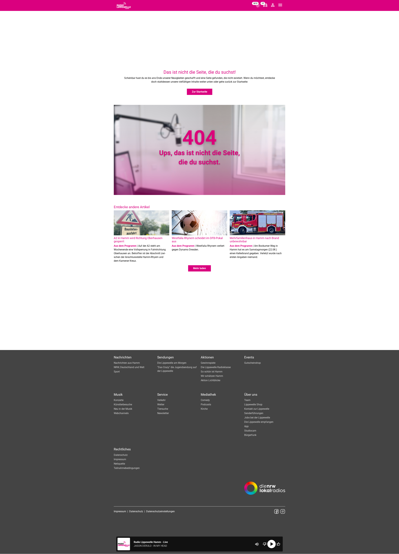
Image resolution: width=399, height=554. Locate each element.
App (246, 426)
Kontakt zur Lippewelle (256, 408)
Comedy (205, 400)
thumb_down (265, 544)
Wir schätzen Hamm (212, 375)
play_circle (271, 544)
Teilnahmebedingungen (127, 468)
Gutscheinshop (252, 362)
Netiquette (119, 463)
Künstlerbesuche (123, 404)
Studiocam (250, 430)
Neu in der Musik (123, 408)
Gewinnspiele (208, 362)
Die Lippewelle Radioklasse (216, 367)
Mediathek (208, 394)
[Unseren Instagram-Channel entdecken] (282, 511)
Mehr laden (199, 268)
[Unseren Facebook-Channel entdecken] (276, 511)
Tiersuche (162, 408)
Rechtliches (122, 449)
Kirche (204, 408)
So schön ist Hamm (211, 371)
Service (162, 394)
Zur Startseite (199, 91)
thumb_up (278, 544)
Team (247, 400)
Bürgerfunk (250, 435)
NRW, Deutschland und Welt (129, 367)
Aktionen (207, 357)
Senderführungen (253, 413)
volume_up (257, 544)
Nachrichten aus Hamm (127, 362)
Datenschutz (121, 454)
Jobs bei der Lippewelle (257, 417)
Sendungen (165, 357)
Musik (118, 394)
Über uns (250, 394)
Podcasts (206, 404)
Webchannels (121, 413)
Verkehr (161, 400)
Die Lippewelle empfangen (258, 421)
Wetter (160, 404)
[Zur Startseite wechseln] (123, 5)
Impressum (120, 459)
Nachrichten (123, 357)
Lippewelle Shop (253, 404)
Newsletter (163, 413)
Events (249, 357)
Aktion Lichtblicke (210, 380)
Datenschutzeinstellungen (160, 511)
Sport (117, 371)
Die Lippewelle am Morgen (171, 362)
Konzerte (118, 400)
